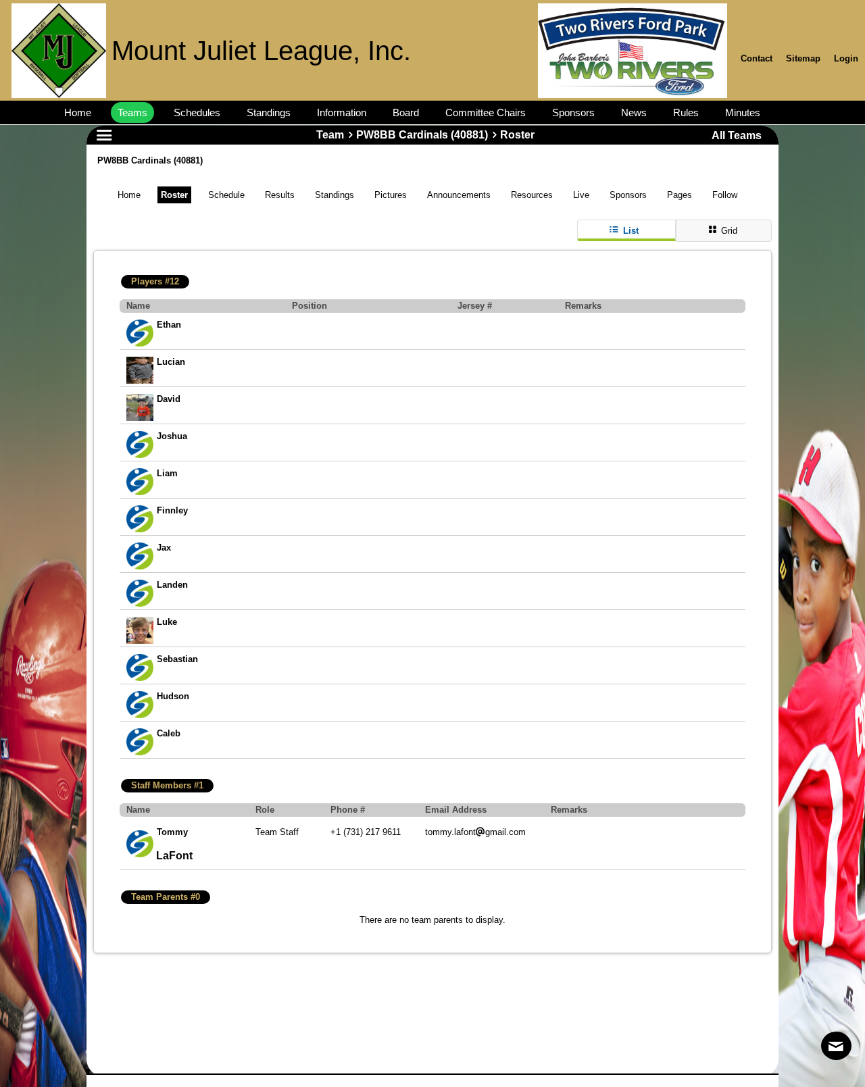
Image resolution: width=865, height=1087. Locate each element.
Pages (679, 195)
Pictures (390, 195)
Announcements (459, 195)
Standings (334, 195)
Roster (174, 195)
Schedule (226, 195)
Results (280, 195)
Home (129, 195)
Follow (724, 195)
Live (581, 195)
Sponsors (628, 195)
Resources (532, 195)
